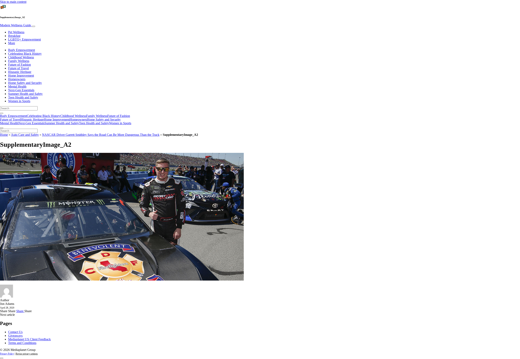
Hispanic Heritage (19, 72)
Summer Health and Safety (25, 93)
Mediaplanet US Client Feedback (29, 339)
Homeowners (16, 79)
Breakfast (14, 36)
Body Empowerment (21, 50)
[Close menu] (1, 128)
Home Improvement (21, 75)
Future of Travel (18, 68)
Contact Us (15, 332)
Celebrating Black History (25, 53)
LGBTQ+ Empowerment (24, 39)
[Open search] (1, 113)
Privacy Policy (7, 353)
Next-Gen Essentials (21, 90)
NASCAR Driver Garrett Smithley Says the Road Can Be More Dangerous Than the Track (100, 134)
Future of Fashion (19, 64)
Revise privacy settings (27, 353)
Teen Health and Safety (23, 97)
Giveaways (15, 335)
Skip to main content (13, 1)
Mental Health (17, 86)
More (11, 43)
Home (4, 134)
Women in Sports (19, 101)
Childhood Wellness (21, 57)
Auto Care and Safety (25, 134)
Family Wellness (18, 61)
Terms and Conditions (22, 343)
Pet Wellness (16, 32)
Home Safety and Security (25, 83)
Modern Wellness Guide (16, 25)
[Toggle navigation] (33, 26)
